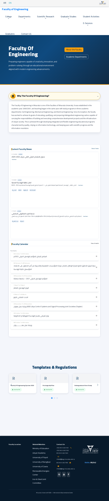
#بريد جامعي (15, 221)
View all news (95, 148)
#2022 (19, 190)
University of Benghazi (42, 462)
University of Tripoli (40, 457)
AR (4, 3)
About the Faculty (74, 50)
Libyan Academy (39, 453)
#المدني (14, 190)
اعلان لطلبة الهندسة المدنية (21, 182)
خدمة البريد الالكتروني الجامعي (23, 213)
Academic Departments (76, 57)
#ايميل (22, 221)
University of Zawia (40, 466)
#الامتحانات (32, 190)
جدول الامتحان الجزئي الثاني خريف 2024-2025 (28, 156)
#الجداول (26, 190)
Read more (14, 159)
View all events (95, 243)
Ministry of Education (41, 448)
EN (10, 3)
